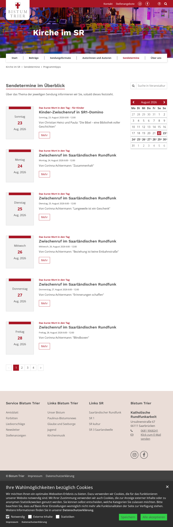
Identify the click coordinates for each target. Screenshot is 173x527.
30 (164, 139)
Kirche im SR (13, 66)
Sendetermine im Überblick (35, 85)
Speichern (128, 517)
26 (144, 139)
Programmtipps (52, 66)
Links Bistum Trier (62, 403)
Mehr (44, 135)
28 (154, 139)
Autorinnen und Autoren (96, 57)
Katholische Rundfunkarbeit (144, 414)
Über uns (156, 57)
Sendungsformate (60, 57)
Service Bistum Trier (23, 403)
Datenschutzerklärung (78, 510)
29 (159, 139)
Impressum (12, 521)
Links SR (96, 403)
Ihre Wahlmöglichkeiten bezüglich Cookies (49, 487)
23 (164, 133)
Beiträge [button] (34, 57)
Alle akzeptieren (154, 517)
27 (149, 139)
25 (139, 139)
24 (133, 139)
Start (14, 57)
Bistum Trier (141, 403)
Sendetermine (131, 57)
